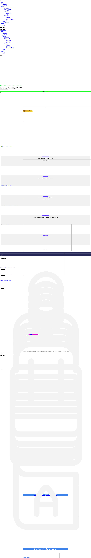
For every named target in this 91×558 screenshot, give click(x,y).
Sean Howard (44, 160)
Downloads (5, 39)
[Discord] (2, 29)
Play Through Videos (8, 46)
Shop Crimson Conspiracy (6, 34)
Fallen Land (4, 36)
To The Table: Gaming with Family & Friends (11, 260)
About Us (2, 51)
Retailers (4, 53)
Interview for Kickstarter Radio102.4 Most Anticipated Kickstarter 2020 (45, 217)
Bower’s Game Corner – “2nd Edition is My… (45, 197)
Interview (2, 275)
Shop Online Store (5, 33)
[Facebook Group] (3, 355)
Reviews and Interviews (7, 38)
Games (2, 35)
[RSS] (4, 29)
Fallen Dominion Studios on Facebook (10, 47)
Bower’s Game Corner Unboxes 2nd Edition (45, 178)
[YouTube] (1, 29)
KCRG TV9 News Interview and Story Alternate (8, 277)
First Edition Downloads (8, 40)
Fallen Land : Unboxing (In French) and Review (8, 283)
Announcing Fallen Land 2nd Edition (6, 290)
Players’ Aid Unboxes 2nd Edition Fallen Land (45, 158)
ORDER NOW (26, 557)
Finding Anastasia (5, 48)
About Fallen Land (6, 37)
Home (2, 31)
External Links (6, 43)
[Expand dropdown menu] (3, 35)
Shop (2, 32)
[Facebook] (0, 29)
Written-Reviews (4, 258)
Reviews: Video (7, 44)
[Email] (3, 29)
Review (46, 176)
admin (44, 219)
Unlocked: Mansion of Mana (6, 50)
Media (44, 176)
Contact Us (4, 52)
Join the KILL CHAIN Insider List (45, 91)
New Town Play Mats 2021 (9, 41)
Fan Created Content (8, 42)
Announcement (45, 235)
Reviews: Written (8, 45)
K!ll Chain (4, 49)
